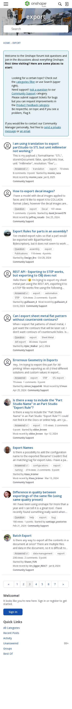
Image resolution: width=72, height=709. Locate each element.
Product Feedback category (32, 105)
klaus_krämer (31, 474)
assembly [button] (35, 249)
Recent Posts (11, 633)
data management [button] (42, 553)
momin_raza (54, 173)
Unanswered (36, 643)
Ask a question (38, 89)
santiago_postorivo (56, 521)
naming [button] (19, 469)
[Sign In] (66, 4)
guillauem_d (30, 301)
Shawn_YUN (30, 561)
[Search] (60, 4)
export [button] (52, 168)
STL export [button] (58, 377)
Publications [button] (21, 253)
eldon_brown (40, 429)
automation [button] (51, 293)
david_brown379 (57, 213)
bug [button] (54, 517)
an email (25, 131)
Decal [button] (45, 209)
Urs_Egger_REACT (38, 565)
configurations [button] (40, 465)
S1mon (63, 386)
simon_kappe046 (33, 386)
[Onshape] (36, 4)
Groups (7, 648)
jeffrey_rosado (36, 217)
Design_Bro (30, 257)
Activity (7, 638)
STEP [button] (17, 297)
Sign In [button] (13, 612)
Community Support (24, 93)
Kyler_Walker (31, 346)
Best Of (8, 653)
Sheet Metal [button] (48, 337)
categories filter (25, 82)
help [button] (32, 517)
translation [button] (38, 168)
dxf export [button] (20, 341)
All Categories (11, 628)
